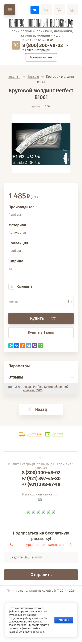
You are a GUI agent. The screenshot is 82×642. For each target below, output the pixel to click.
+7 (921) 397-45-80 (41, 478)
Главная (14, 77)
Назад (41, 409)
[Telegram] (28, 345)
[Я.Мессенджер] (10, 345)
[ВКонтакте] (16, 345)
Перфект (14, 214)
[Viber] (34, 345)
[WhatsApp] (40, 345)
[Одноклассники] (22, 345)
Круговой (50, 387)
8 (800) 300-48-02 (42, 45)
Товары (33, 77)
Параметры (19, 366)
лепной (63, 387)
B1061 (39, 390)
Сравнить (24, 286)
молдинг (28, 390)
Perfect (38, 387)
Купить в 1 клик (41, 332)
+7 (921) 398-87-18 (41, 484)
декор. (27, 387)
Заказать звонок (41, 57)
